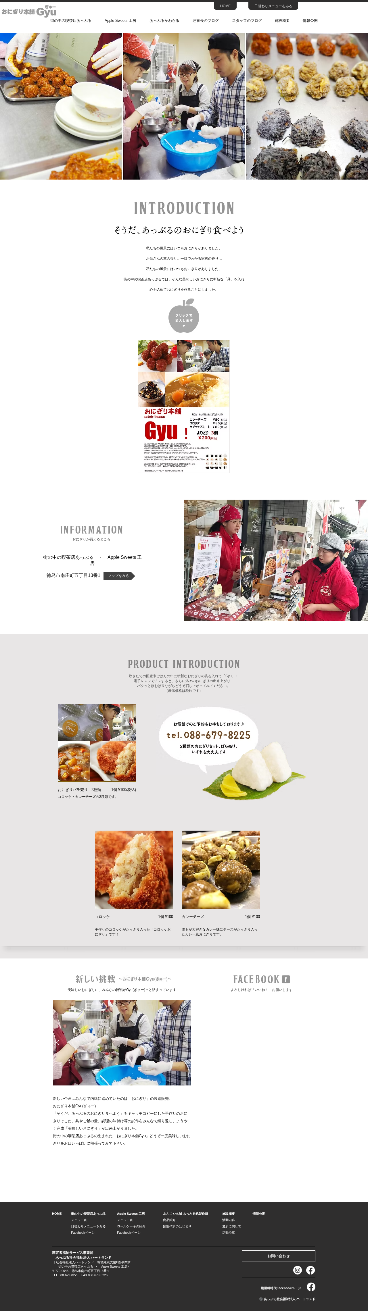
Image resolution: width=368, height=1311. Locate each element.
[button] (122, 1042)
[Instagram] (297, 1270)
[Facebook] (310, 1270)
